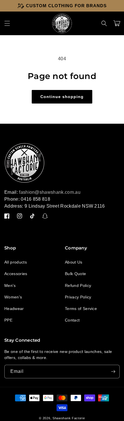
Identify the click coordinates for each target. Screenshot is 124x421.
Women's (13, 297)
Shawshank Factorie (68, 418)
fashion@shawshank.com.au (49, 192)
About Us (73, 262)
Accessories (15, 273)
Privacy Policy (78, 297)
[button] (7, 23)
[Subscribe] (113, 371)
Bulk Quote (75, 273)
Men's (10, 285)
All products (15, 262)
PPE (8, 320)
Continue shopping (62, 96)
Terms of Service (81, 308)
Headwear (14, 308)
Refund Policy (78, 285)
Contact (72, 320)
